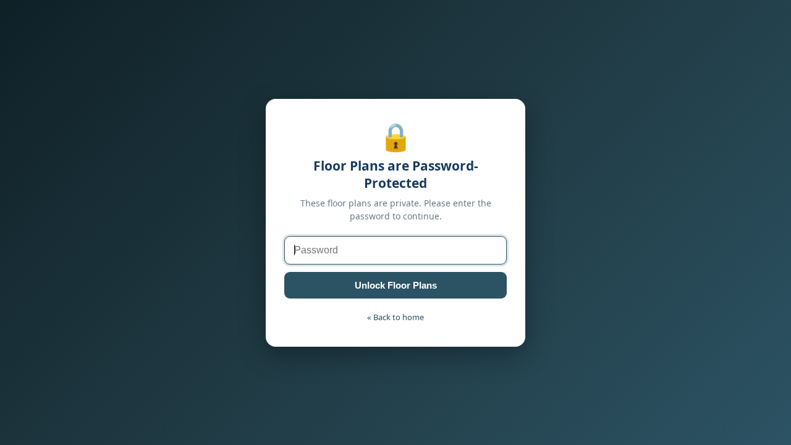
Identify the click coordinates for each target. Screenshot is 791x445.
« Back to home (395, 317)
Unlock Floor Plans (396, 285)
